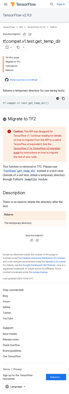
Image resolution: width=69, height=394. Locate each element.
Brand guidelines (12, 350)
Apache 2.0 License (55, 261)
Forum (6, 301)
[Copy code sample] (63, 98)
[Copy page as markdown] (18, 47)
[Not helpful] (30, 34)
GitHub (6, 307)
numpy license (40, 272)
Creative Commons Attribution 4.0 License (43, 258)
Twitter (7, 312)
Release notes (11, 339)
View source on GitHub (24, 79)
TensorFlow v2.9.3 (17, 15)
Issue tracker (10, 333)
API (21, 27)
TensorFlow (9, 27)
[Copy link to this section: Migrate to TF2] (39, 119)
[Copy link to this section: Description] (28, 193)
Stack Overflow (11, 345)
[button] (34, 119)
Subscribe (56, 377)
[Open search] (52, 4)
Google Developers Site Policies (39, 265)
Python (53, 27)
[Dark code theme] (58, 98)
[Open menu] (5, 4)
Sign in (61, 4)
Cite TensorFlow (12, 356)
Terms (6, 369)
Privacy (17, 369)
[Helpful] (24, 34)
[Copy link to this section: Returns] (16, 215)
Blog (5, 295)
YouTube (8, 318)
